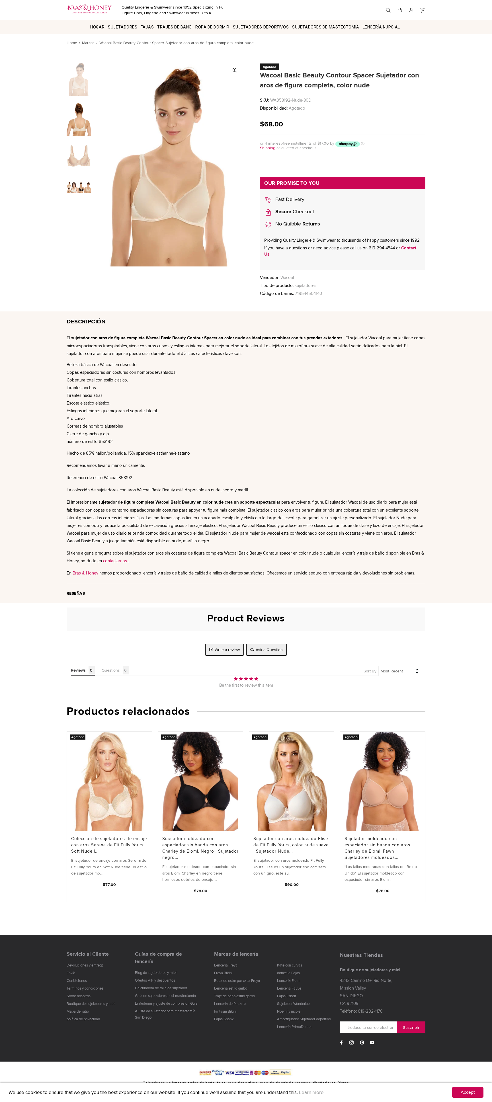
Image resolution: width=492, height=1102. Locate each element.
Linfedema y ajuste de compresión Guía (166, 1003)
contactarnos (115, 561)
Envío (71, 972)
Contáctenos (77, 980)
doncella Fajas (288, 972)
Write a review (227, 649)
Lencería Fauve (289, 988)
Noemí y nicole (288, 1011)
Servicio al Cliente (88, 954)
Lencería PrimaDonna (294, 1026)
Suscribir (411, 1027)
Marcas (88, 43)
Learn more (311, 1092)
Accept (468, 1092)
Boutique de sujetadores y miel (91, 1003)
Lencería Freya (225, 965)
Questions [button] (111, 670)
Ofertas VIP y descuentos (155, 980)
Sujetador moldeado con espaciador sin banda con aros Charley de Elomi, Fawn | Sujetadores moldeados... (377, 848)
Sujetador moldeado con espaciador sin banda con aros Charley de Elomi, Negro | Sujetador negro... (200, 848)
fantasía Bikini (225, 1011)
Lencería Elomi (288, 980)
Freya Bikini (223, 972)
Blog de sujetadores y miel (156, 972)
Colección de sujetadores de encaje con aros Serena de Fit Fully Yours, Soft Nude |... (109, 845)
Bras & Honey (85, 573)
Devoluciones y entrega (85, 965)
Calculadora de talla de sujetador (161, 987)
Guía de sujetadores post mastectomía (165, 995)
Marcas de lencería (236, 954)
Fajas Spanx (223, 1018)
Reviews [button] (78, 670)
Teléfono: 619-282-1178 (361, 1011)
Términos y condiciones (85, 988)
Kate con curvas (289, 965)
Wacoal (287, 277)
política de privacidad (83, 1018)
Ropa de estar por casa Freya (237, 980)
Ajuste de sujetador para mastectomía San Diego (165, 1014)
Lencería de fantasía (230, 1003)
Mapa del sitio (78, 1011)
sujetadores (305, 285)
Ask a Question (269, 649)
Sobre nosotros (79, 995)
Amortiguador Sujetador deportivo (304, 1018)
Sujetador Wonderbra (293, 1003)
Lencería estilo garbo (230, 988)
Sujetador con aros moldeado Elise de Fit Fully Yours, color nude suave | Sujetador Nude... (291, 845)
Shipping (267, 148)
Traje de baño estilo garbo (234, 995)
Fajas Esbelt (286, 995)
